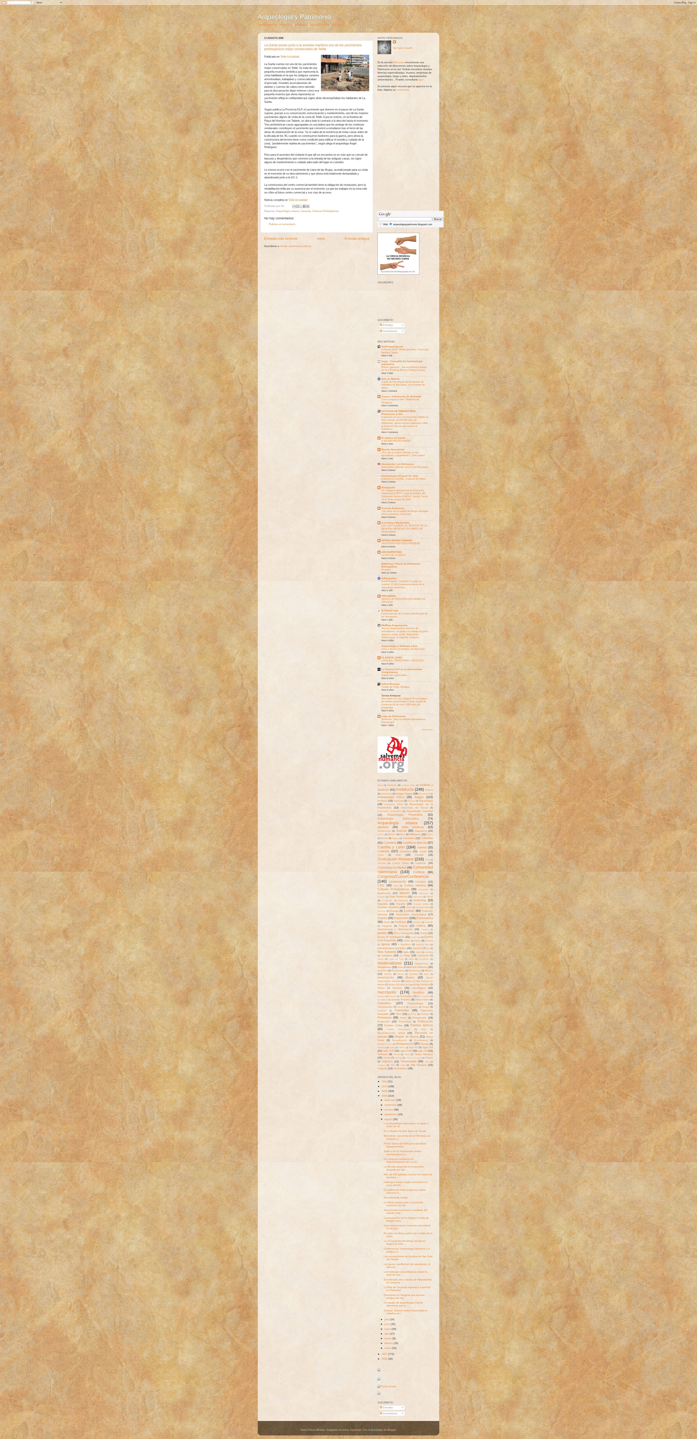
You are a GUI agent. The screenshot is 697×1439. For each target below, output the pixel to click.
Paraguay (413, 1007)
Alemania (392, 785)
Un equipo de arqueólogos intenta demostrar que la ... (403, 1304)
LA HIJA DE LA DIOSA (393, 555)
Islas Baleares (387, 951)
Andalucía (404, 789)
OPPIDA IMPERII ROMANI (396, 540)
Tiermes (398, 1058)
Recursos (399, 62)
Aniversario (386, 794)
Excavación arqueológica (411, 914)
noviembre (390, 1105)
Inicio (321, 238)
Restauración (405, 1043)
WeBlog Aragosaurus (394, 625)
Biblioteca (415, 834)
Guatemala (415, 937)
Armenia (411, 801)
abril (387, 1333)
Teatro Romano (423, 1054)
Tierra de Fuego (413, 1058)
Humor (417, 940)
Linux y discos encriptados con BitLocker (403, 649)
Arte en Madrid (390, 379)
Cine (398, 855)
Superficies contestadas (394, 675)
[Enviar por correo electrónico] (294, 206)
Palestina (401, 1007)
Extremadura (424, 918)
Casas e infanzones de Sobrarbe (401, 396)
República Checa (385, 1044)
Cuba (395, 886)
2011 (385, 1081)
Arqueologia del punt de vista (399, 476)
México (429, 970)
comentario (402, 89)
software (338, 25)
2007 (385, 1354)
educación (417, 897)
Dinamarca (424, 893)
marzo (388, 1338)
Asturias (401, 830)
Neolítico (418, 992)
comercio (420, 863)
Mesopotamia (398, 970)
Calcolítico (409, 838)
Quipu (423, 1029)
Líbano (381, 959)
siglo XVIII (406, 1050)
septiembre (391, 1114)
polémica (412, 1014)
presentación (267, 25)
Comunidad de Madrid (392, 867)
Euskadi (409, 910)
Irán (428, 948)
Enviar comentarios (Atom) (295, 246)
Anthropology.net (392, 346)
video (402, 1065)
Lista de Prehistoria (393, 716)
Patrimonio (402, 1010)
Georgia (425, 929)
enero (388, 1348)
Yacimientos (400, 1068)
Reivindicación (399, 1040)
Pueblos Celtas (393, 1025)
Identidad (429, 941)
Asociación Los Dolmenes (397, 464)
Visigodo (382, 1068)
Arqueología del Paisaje (414, 807)
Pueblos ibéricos (421, 1025)
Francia (403, 926)
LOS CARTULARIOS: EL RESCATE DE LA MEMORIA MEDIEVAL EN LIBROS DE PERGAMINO (404, 528)
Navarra (397, 988)
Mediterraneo (421, 963)
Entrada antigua (357, 238)
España (400, 904)
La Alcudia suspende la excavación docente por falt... (404, 1168)
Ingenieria (418, 948)
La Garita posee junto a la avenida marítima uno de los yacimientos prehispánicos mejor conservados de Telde (313, 47)
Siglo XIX (413, 1047)
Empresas (403, 900)
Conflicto (419, 872)
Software (383, 1054)
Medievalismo (390, 963)
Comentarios (389, 331)
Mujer (426, 974)
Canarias (306, 211)
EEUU (430, 896)
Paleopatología (385, 1007)
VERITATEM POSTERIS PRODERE (400, 543)
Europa (394, 911)
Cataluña (383, 851)
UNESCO (387, 1061)
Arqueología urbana (287, 211)
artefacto (301, 25)
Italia (406, 952)
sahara (402, 1047)
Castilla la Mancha (415, 842)
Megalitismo (384, 967)
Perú (398, 1014)
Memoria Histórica (417, 967)
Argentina (398, 801)
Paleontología (415, 1003)
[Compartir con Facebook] (304, 206)
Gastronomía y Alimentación (395, 929)
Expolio (382, 918)
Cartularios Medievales (395, 522)
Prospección (419, 1017)
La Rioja (405, 955)
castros (422, 847)
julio (387, 1319)
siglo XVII (388, 1050)
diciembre (390, 1100)
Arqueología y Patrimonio (294, 17)
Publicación (425, 1021)
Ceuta (422, 851)
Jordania (429, 952)
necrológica (418, 988)
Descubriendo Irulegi (395, 1197)
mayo (388, 1329)
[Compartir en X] (301, 206)
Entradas (387, 325)
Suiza (407, 1054)
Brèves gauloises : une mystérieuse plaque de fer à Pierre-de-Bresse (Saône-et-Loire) (404, 369)
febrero (389, 1343)
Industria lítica (422, 944)
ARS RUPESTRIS (391, 552)
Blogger (391, 1429)
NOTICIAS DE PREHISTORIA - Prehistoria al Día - (399, 413)
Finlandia (429, 922)
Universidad (408, 1061)
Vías (393, 1065)
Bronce (384, 838)
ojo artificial (382, 1000)
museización (386, 977)
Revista (424, 1044)
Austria (381, 834)
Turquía (429, 1058)
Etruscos (382, 911)
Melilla (400, 967)
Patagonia (382, 1011)
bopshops (355, 1429)
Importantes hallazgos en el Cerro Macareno (404, 467)
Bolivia (430, 834)
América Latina (408, 785)
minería (388, 974)
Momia (400, 974)
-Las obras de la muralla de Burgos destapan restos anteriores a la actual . (404, 513)
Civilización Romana (395, 859)
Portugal (425, 1014)
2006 (385, 1358)
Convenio (420, 881)
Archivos (382, 800)
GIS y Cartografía (404, 933)
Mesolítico (383, 970)
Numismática (406, 996)
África (380, 785)
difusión (405, 893)
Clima (427, 860)
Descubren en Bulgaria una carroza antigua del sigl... (404, 1296)
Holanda (406, 941)
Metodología (415, 970)
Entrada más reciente (280, 238)
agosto (388, 1119)
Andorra (429, 790)
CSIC (381, 885)
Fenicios (400, 921)
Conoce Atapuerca (392, 508)
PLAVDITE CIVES (391, 657)
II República (404, 944)
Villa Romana (419, 1065)
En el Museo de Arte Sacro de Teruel (405, 1131)
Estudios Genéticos (389, 907)
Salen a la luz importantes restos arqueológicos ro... (402, 1153)
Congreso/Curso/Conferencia (403, 876)
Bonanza (386, 569)
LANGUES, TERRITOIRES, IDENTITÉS (402, 660)
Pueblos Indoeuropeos (398, 1029)
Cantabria (390, 842)
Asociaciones (384, 831)
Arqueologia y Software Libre (399, 646)
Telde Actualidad (289, 56)
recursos (286, 25)
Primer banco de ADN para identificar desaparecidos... (405, 1145)
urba (427, 1062)
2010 (385, 1086)
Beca (402, 834)
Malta (411, 959)
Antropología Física (391, 797)
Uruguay (381, 1065)
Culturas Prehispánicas (325, 211)
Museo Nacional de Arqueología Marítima (409, 984)
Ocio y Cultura (423, 996)
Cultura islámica (415, 885)
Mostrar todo (427, 730)
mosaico (413, 974)
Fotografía (387, 926)
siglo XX (422, 1050)
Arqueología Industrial (420, 811)
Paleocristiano (422, 999)
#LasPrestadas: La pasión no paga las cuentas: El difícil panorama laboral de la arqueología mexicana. (402, 584)
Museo (410, 977)
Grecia (423, 933)
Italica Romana (390, 684)
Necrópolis (387, 992)
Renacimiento (421, 1040)
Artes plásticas (413, 827)
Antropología (424, 794)
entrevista (420, 900)
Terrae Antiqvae (391, 695)
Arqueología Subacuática (398, 818)
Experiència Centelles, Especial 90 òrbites (403, 478)
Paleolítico (384, 1003)
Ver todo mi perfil (402, 48)
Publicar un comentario (282, 224)
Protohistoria (405, 1021)
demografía (423, 889)
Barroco (392, 834)
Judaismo (386, 955)
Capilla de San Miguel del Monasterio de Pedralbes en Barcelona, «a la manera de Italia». (403, 384)
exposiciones (319, 25)
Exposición (401, 918)
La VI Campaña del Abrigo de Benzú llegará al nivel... (404, 1242)
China (381, 855)
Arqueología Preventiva (405, 814)
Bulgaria (395, 838)
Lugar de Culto (396, 959)
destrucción (384, 893)
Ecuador (381, 897)
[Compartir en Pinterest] (308, 206)
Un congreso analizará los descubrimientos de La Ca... (401, 1160)
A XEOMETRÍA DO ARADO (396, 440)
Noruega (381, 996)
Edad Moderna (398, 896)
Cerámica (405, 851)
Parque (425, 1007)
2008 (385, 1096)
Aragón (419, 797)
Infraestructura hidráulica (392, 948)
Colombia (382, 863)
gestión (382, 933)
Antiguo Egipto (404, 793)
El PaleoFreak (389, 610)
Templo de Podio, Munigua (395, 687)
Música (381, 988)
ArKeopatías (389, 578)
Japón (418, 952)
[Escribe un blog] (297, 206)
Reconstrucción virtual (391, 1033)
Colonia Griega (400, 863)
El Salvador (387, 900)
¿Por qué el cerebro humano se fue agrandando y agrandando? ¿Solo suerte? (403, 454)
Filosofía (417, 922)
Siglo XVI (427, 1047)
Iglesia (385, 944)
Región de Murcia (407, 1036)
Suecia (397, 1054)
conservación (397, 881)
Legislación (423, 955)
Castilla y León (391, 847)
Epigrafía (383, 904)
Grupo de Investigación (391, 937)
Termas (387, 1058)
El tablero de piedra (393, 438)
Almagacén (388, 487)
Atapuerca (421, 831)
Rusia (392, 1047)
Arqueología (426, 800)
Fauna (387, 922)
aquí (420, 79)
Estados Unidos (421, 904)
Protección (384, 1021)
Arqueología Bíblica (393, 804)
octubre (389, 1109)
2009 (385, 1091)
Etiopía (409, 907)
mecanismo (424, 959)
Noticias (392, 996)
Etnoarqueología (422, 907)
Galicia (421, 925)
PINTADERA (388, 596)
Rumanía (382, 1047)
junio (387, 1324)
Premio (403, 1018)
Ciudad (419, 855)
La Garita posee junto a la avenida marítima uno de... (403, 1204)
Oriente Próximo (400, 999)
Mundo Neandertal (392, 449)
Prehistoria (385, 1017)
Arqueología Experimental (389, 811)
